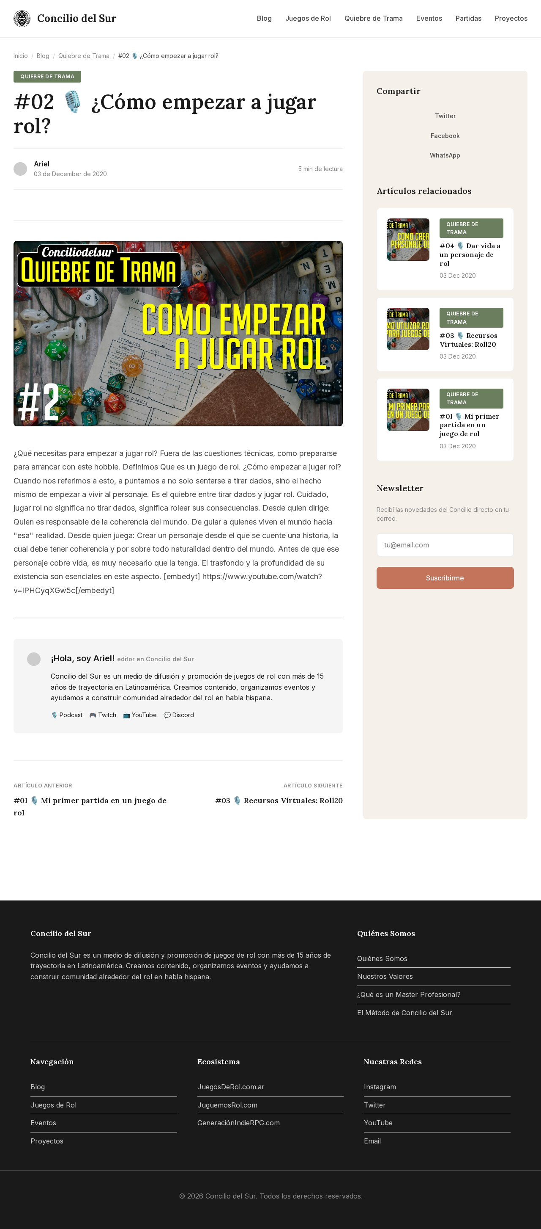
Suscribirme (445, 578)
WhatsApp (445, 155)
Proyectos (511, 18)
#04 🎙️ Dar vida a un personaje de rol (470, 254)
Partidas (468, 18)
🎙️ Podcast (66, 714)
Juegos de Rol (308, 18)
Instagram (380, 1087)
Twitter (445, 115)
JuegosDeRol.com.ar (231, 1087)
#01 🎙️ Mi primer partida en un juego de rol (90, 806)
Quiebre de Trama (373, 18)
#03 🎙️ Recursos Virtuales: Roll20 (278, 800)
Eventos (429, 18)
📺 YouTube (140, 714)
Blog (264, 18)
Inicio (21, 55)
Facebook (445, 135)
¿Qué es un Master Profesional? (409, 994)
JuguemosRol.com (227, 1105)
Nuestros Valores (385, 976)
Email (372, 1141)
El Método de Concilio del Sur (404, 1012)
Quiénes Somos (382, 958)
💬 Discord (179, 714)
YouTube (378, 1123)
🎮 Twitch (102, 714)
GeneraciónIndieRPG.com (238, 1123)
